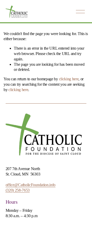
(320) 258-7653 (18, 190)
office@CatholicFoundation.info (30, 185)
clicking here (69, 79)
